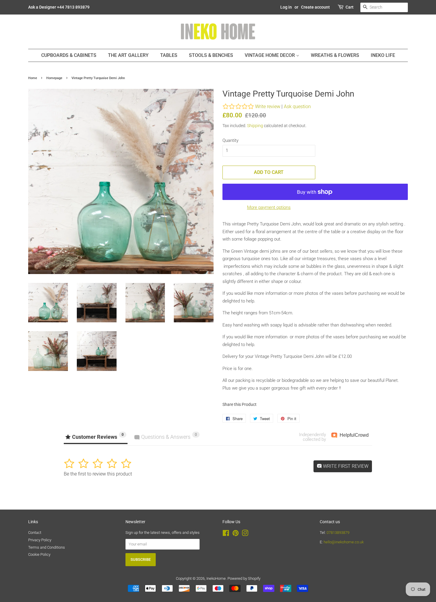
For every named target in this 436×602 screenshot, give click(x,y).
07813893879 (338, 532)
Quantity (230, 140)
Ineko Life (383, 55)
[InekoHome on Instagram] (245, 534)
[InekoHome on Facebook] (225, 534)
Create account (315, 7)
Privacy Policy (39, 540)
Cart (350, 7)
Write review (267, 106)
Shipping (255, 125)
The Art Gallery (128, 55)
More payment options (269, 207)
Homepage (54, 78)
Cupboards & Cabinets (68, 55)
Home (32, 78)
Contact (34, 532)
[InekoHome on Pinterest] (235, 534)
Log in (286, 7)
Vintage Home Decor (270, 55)
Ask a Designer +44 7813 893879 (59, 7)
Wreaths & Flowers (335, 55)
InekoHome (216, 578)
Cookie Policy (39, 554)
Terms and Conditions (46, 547)
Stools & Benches (211, 55)
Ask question (297, 106)
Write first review (345, 466)
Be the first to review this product (98, 474)
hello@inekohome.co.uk (344, 542)
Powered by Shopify (243, 578)
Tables (168, 55)
